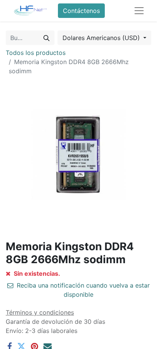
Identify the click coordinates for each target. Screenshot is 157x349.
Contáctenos (81, 10)
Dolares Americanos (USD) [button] (102, 38)
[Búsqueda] (46, 38)
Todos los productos (36, 52)
